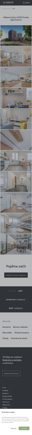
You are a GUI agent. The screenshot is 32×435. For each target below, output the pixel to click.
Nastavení (14, 428)
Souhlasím (24, 428)
